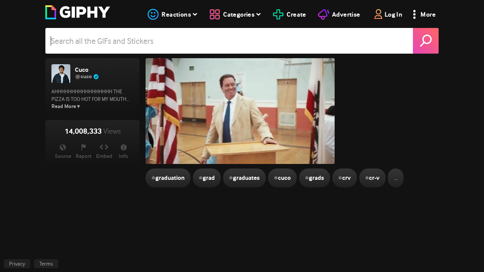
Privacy (17, 264)
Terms (46, 264)
